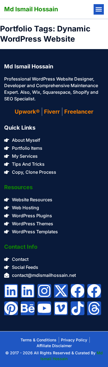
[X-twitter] (61, 291)
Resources (18, 187)
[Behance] (28, 308)
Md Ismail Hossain (31, 9)
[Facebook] (77, 291)
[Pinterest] (11, 308)
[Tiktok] (77, 308)
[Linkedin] (11, 291)
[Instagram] (44, 291)
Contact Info (20, 246)
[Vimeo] (61, 308)
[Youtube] (44, 308)
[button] (99, 9)
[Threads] (94, 308)
